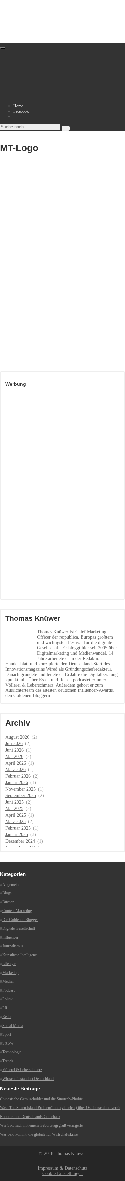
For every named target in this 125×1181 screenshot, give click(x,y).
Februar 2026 (18, 776)
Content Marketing (17, 910)
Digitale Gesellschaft (18, 928)
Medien (8, 981)
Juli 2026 (14, 743)
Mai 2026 (14, 756)
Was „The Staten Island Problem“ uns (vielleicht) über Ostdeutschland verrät (60, 1107)
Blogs (7, 893)
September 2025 (20, 795)
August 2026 (17, 737)
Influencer (10, 937)
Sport (6, 1034)
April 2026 (15, 763)
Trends (7, 1061)
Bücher (8, 902)
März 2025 (15, 821)
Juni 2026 (14, 750)
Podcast (8, 990)
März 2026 (15, 769)
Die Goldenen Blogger (20, 919)
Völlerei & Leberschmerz (22, 1069)
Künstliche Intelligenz (19, 955)
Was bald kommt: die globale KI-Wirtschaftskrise (39, 1134)
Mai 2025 (14, 808)
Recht (6, 1016)
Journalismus (12, 946)
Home (18, 106)
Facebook (21, 111)
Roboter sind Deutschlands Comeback (30, 1116)
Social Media (12, 1025)
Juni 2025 (14, 802)
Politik (7, 999)
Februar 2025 (18, 828)
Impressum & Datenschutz (62, 1168)
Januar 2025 (16, 834)
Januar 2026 (16, 782)
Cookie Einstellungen (62, 1173)
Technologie (11, 1052)
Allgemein (10, 884)
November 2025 (20, 789)
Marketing (10, 972)
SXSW (8, 1043)
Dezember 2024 (20, 841)
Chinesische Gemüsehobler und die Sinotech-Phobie (41, 1099)
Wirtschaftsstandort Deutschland (28, 1078)
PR (4, 1008)
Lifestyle (9, 963)
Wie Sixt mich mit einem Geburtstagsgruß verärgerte (41, 1125)
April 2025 (15, 815)
